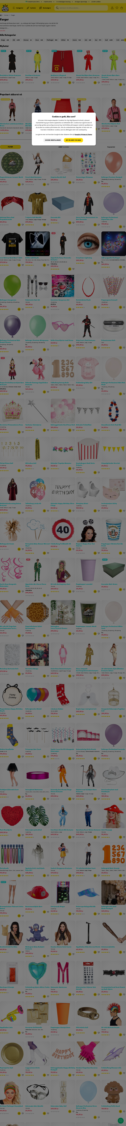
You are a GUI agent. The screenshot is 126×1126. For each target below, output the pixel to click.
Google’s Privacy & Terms (83, 134)
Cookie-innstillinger (53, 140)
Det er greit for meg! (73, 140)
